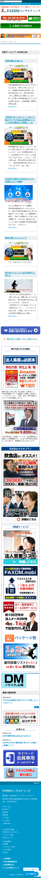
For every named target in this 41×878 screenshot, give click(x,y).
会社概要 (5, 844)
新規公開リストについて (16, 238)
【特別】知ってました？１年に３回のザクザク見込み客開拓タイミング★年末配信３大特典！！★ (20, 120)
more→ (36, 707)
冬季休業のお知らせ (14, 61)
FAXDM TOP (3, 41)
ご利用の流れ (6, 823)
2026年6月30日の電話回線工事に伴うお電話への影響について (20, 744)
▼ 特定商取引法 (8, 865)
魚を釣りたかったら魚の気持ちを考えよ (20, 274)
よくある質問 (6, 849)
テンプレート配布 (8, 835)
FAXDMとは (6, 809)
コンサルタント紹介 (8, 847)
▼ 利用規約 (6, 858)
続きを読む (13, 106)
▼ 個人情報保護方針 (9, 861)
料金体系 (5, 812)
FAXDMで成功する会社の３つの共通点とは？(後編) (19, 180)
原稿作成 (5, 815)
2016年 (10, 41)
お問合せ (5, 852)
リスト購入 (5, 818)
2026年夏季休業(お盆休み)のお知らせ (16, 736)
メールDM (5, 820)
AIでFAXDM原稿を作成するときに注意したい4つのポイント (20, 701)
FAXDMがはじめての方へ (10, 832)
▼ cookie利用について (10, 868)
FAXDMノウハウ (7, 837)
